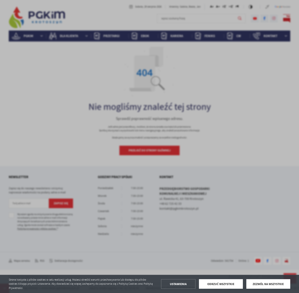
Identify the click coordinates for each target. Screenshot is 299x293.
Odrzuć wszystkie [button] (220, 284)
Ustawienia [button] (178, 284)
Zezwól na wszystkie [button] (268, 284)
